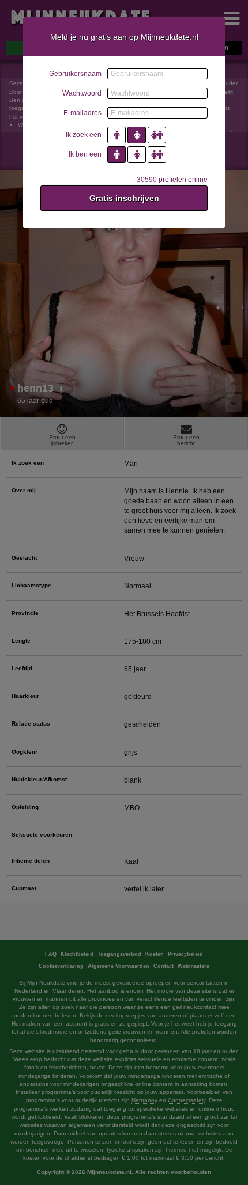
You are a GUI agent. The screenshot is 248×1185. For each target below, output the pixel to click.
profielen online (172, 180)
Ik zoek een (84, 135)
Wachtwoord (82, 93)
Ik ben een (85, 154)
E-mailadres (82, 113)
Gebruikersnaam (75, 74)
